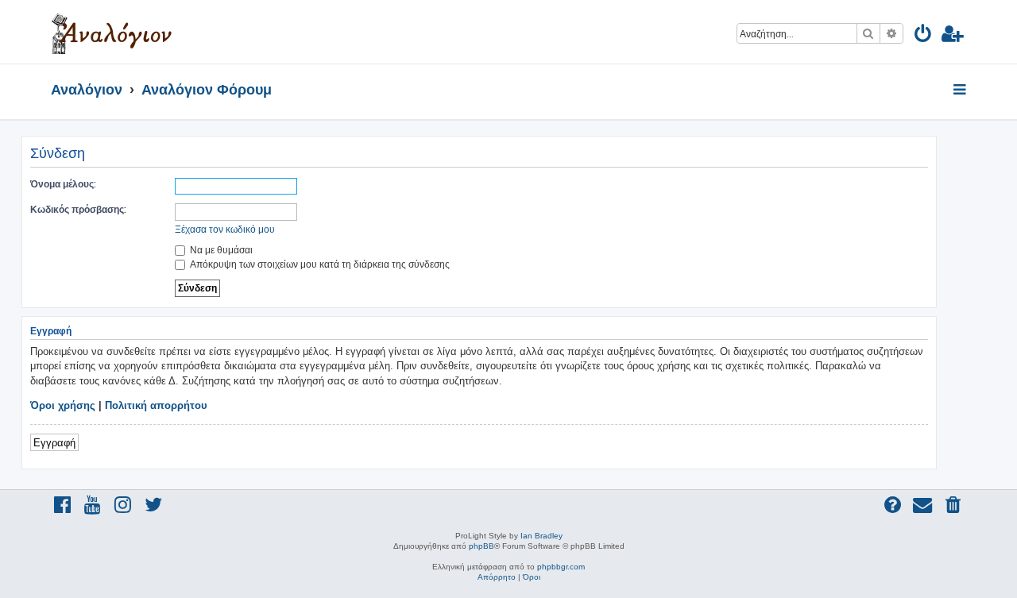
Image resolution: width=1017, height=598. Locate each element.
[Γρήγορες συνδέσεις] (961, 90)
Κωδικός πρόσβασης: (78, 209)
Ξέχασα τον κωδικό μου (225, 229)
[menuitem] (923, 36)
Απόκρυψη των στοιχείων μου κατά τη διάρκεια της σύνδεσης (319, 264)
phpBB (481, 546)
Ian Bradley (541, 535)
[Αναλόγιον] (111, 32)
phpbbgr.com (561, 566)
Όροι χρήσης (62, 405)
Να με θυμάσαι (220, 250)
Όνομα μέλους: (63, 184)
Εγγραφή (54, 442)
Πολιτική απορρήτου (156, 405)
